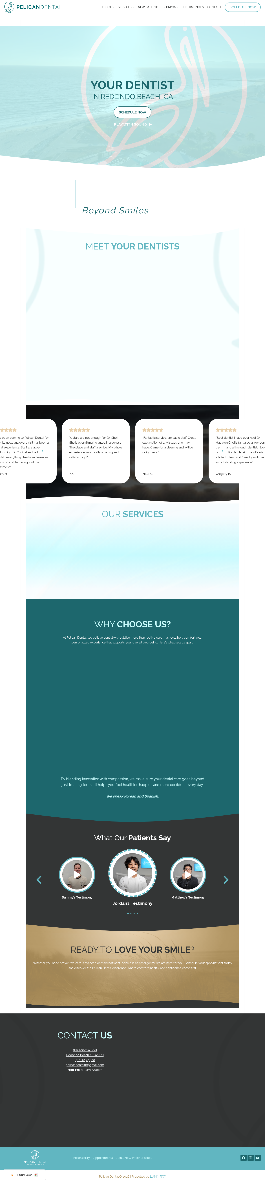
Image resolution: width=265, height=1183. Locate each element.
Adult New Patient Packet (134, 1158)
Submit (174, 1099)
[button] (132, 124)
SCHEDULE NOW (243, 7)
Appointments (103, 1158)
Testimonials (193, 7)
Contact (214, 7)
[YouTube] (258, 1158)
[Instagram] (251, 1158)
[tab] (128, 913)
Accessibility (81, 1158)
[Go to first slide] (222, 451)
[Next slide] (225, 879)
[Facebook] (243, 1158)
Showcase (171, 7)
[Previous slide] (42, 451)
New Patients (148, 7)
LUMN (155, 1176)
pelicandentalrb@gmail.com (85, 1065)
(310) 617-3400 (85, 1060)
